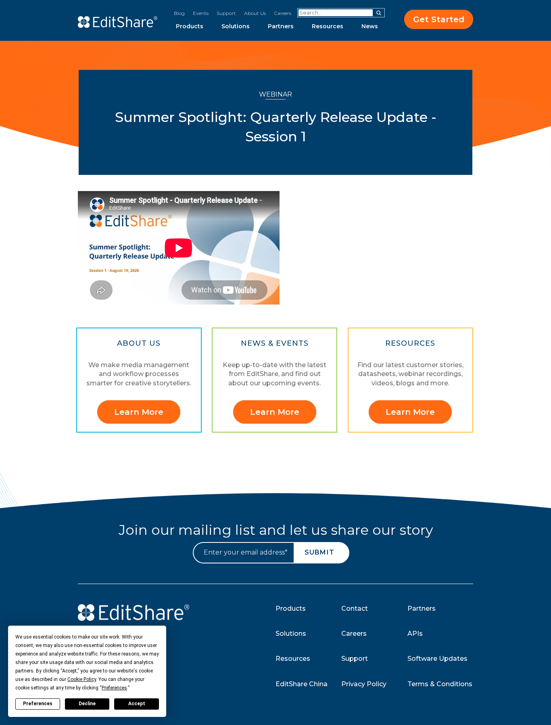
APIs (415, 633)
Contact (354, 608)
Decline (87, 703)
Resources (327, 26)
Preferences (37, 703)
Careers (282, 13)
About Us (255, 13)
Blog (179, 13)
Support (226, 13)
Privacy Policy (363, 684)
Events (201, 13)
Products (189, 26)
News (369, 26)
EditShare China (302, 684)
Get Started (438, 19)
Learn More (138, 412)
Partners (281, 26)
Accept (136, 703)
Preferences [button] (114, 688)
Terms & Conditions (439, 684)
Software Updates (437, 658)
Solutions (235, 26)
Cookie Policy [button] (81, 679)
